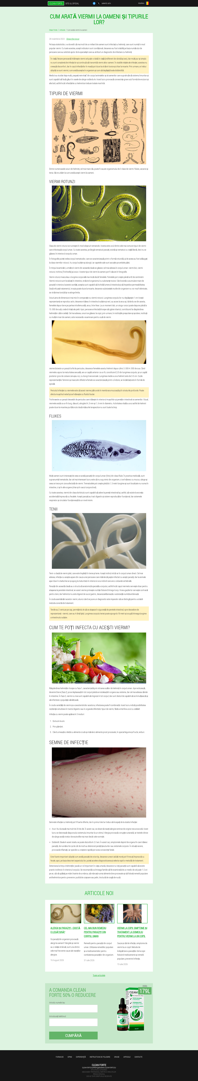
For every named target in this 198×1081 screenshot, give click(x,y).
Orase (116, 1057)
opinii (70, 1057)
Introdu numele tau (57, 1002)
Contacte (138, 1057)
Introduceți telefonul (57, 1016)
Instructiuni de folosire (100, 1057)
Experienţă (81, 1057)
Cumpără (73, 1035)
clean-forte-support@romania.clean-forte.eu (99, 1067)
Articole (127, 1057)
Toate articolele (99, 975)
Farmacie (60, 1057)
